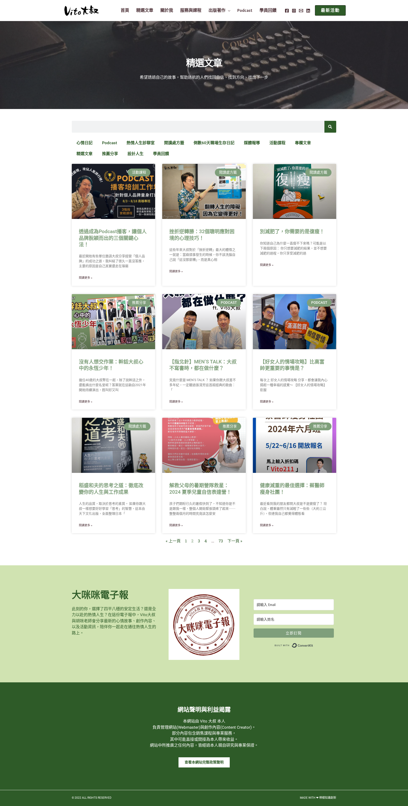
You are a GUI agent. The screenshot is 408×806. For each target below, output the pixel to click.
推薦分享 (110, 153)
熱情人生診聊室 (141, 142)
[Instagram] (294, 11)
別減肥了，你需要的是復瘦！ (292, 231)
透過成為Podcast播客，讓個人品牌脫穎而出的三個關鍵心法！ (113, 238)
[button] (227, 10)
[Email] (301, 11)
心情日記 (84, 142)
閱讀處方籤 (174, 142)
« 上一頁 (173, 541)
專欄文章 (303, 142)
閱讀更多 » (85, 277)
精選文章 (84, 153)
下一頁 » (234, 541)
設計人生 (136, 153)
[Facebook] (287, 11)
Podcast (109, 142)
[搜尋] (330, 127)
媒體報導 (252, 142)
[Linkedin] (308, 11)
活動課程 (277, 142)
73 (221, 541)
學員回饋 (161, 153)
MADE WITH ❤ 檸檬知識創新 (318, 797)
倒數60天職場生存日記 (214, 142)
